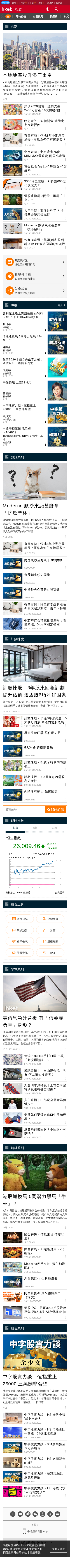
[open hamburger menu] (65, 9)
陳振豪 (7, 347)
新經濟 (53, 16)
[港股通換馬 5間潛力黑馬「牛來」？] (35, 344)
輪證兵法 (7, 442)
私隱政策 (8, 1552)
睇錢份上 (7, 327)
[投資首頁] (8, 16)
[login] (47, 9)
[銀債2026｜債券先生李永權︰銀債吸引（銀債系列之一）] (35, 367)
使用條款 (21, 1552)
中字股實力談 (9, 419)
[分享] (65, 98)
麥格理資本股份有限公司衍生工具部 (23, 437)
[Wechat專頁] (35, 1514)
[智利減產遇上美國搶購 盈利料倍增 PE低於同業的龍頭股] (35, 321)
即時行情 (21, 16)
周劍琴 (7, 370)
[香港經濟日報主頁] (7, 9)
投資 (18, 9)
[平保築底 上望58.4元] (35, 390)
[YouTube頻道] (20, 1514)
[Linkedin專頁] (57, 1514)
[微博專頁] (28, 1514)
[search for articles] (56, 9)
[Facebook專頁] (13, 1514)
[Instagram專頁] (42, 1514)
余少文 (7, 416)
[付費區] (5, 3)
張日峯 (7, 324)
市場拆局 (38, 16)
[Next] (67, 16)
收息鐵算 (7, 373)
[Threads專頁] (50, 1514)
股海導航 (7, 396)
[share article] (45, 329)
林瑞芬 (7, 393)
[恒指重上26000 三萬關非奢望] (35, 413)
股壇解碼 (7, 350)
